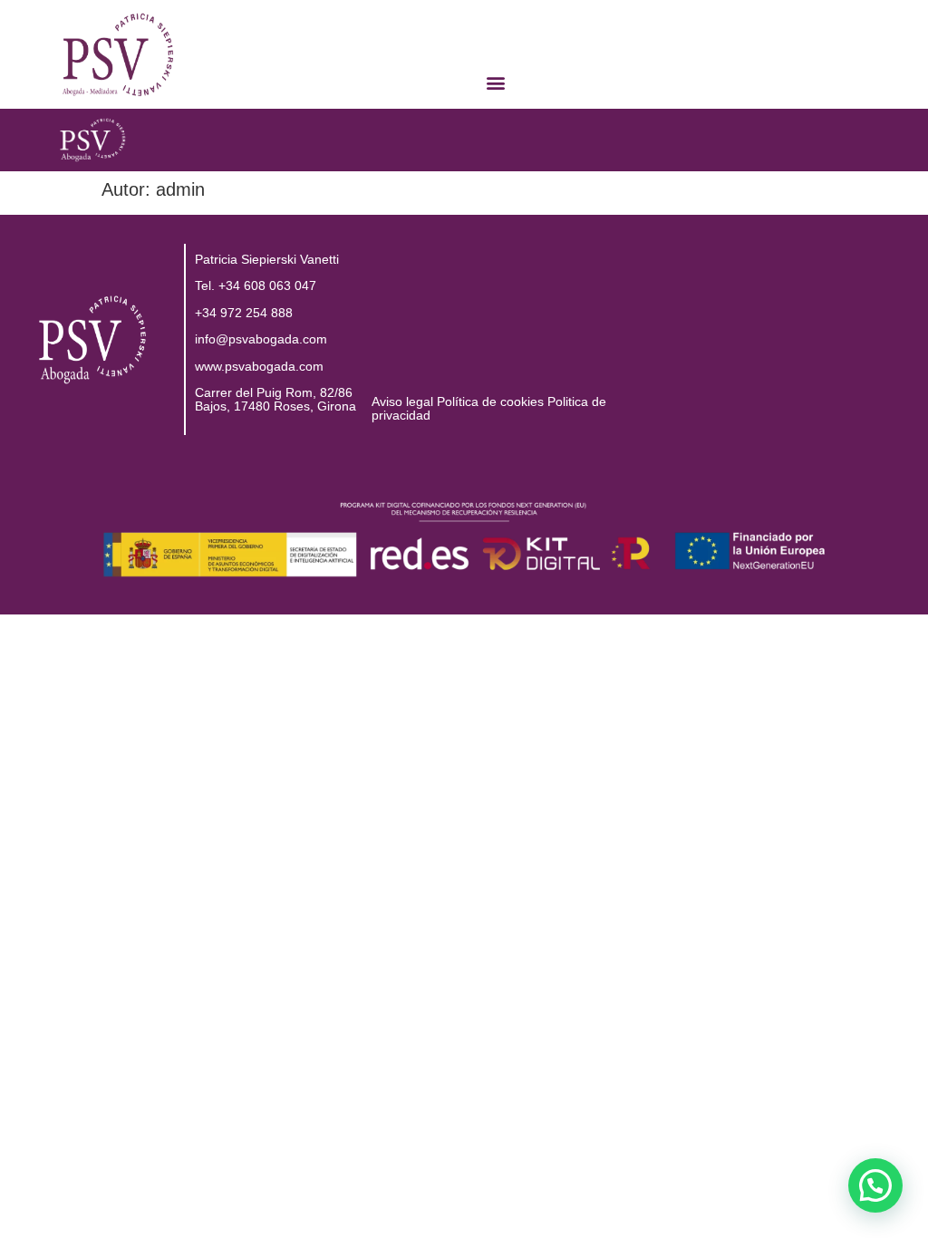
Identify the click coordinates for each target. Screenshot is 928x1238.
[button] (496, 82)
